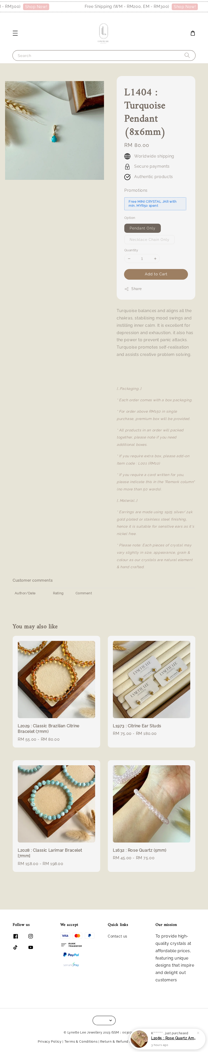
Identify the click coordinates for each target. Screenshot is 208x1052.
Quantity (131, 250)
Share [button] (136, 289)
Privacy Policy (50, 1041)
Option (129, 218)
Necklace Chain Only (149, 240)
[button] (15, 33)
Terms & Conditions (81, 1041)
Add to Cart (156, 274)
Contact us (117, 936)
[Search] (187, 55)
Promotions (136, 190)
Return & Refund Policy (120, 1041)
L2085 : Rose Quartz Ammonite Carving (173, 1038)
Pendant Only (142, 228)
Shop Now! (31, 6)
